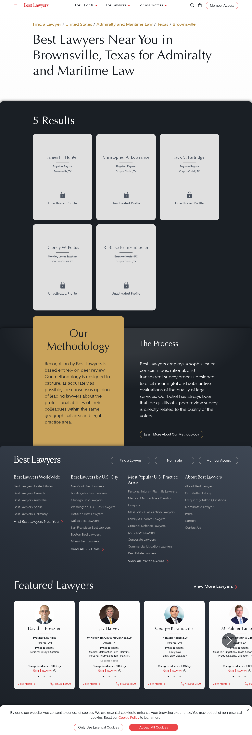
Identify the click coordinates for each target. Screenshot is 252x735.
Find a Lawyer (47, 24)
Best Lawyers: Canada (29, 493)
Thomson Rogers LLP (174, 637)
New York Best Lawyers (87, 486)
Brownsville (184, 24)
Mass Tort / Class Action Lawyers (151, 512)
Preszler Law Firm (44, 637)
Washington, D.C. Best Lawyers (93, 507)
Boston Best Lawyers (86, 534)
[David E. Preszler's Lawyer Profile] (44, 620)
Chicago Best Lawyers (87, 500)
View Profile (25, 683)
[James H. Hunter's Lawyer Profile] (62, 177)
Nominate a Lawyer (199, 507)
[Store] (200, 5)
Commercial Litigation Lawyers (150, 546)
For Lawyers (116, 5)
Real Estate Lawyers (142, 553)
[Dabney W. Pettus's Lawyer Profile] (62, 267)
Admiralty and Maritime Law (124, 24)
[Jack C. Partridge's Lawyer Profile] (189, 177)
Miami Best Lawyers (85, 541)
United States (79, 24)
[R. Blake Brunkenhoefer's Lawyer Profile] (126, 267)
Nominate (174, 460)
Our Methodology (198, 493)
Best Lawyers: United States (33, 486)
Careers (190, 521)
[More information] (54, 670)
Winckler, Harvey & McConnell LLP (109, 637)
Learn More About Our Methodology (171, 434)
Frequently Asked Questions (205, 500)
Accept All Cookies (153, 727)
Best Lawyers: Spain (28, 507)
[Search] (192, 5)
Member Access (219, 460)
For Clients (84, 5)
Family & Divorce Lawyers (146, 519)
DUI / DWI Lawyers (141, 533)
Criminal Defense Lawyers (147, 526)
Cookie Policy (129, 717)
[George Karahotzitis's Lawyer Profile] (174, 620)
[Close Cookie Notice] (248, 710)
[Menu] (16, 5)
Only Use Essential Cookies (98, 727)
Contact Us (193, 527)
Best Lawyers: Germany (31, 514)
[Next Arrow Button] (229, 640)
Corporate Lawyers (142, 539)
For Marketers (150, 5)
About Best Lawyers (199, 486)
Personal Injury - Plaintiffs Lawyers (152, 491)
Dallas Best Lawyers (85, 521)
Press (189, 514)
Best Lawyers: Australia (30, 500)
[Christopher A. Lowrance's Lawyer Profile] (126, 177)
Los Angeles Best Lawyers (89, 493)
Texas (162, 24)
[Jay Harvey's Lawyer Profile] (109, 620)
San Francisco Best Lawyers (91, 527)
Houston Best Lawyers (87, 514)
